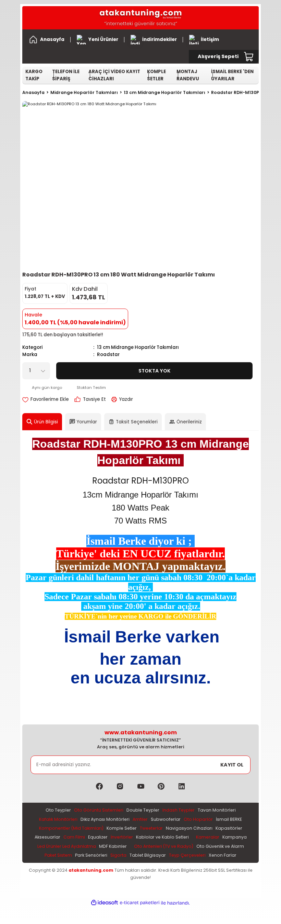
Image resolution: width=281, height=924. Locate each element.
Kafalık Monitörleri (58, 819)
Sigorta (118, 855)
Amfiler (140, 819)
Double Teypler (142, 810)
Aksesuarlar (47, 837)
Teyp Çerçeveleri (187, 855)
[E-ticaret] (140, 903)
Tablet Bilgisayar (148, 855)
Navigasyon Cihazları (189, 828)
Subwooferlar (166, 819)
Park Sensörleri (91, 855)
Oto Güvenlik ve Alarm (220, 846)
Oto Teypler (58, 810)
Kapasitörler (229, 828)
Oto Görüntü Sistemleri (98, 810)
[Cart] (249, 57)
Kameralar (207, 837)
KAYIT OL (231, 764)
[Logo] (140, 17)
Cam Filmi (74, 837)
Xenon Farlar (222, 855)
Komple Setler (122, 828)
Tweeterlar (151, 828)
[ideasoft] (104, 903)
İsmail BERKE (229, 819)
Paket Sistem (58, 855)
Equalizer (98, 837)
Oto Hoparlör (198, 819)
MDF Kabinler (113, 846)
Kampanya (234, 837)
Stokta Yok (154, 370)
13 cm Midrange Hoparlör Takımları (138, 347)
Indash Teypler (178, 810)
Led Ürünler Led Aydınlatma (66, 846)
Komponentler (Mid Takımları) (71, 828)
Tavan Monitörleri (217, 810)
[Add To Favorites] (45, 399)
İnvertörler (122, 837)
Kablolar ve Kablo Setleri (162, 837)
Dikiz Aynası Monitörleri (105, 819)
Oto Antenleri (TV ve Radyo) (163, 846)
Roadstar (108, 354)
